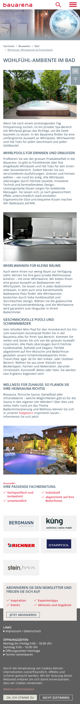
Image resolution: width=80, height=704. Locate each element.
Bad (37, 46)
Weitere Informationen (18, 689)
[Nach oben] (75, 80)
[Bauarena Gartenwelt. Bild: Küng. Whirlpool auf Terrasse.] (40, 94)
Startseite (8, 46)
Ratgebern (26, 413)
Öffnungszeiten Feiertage (23, 651)
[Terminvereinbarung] (75, 71)
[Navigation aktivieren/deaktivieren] (73, 5)
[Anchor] (2, 487)
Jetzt (23, 615)
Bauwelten (24, 46)
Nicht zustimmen (56, 697)
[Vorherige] (12, 450)
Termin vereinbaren (19, 654)
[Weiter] (68, 450)
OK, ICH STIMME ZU (20, 697)
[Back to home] (22, 5)
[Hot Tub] (40, 236)
